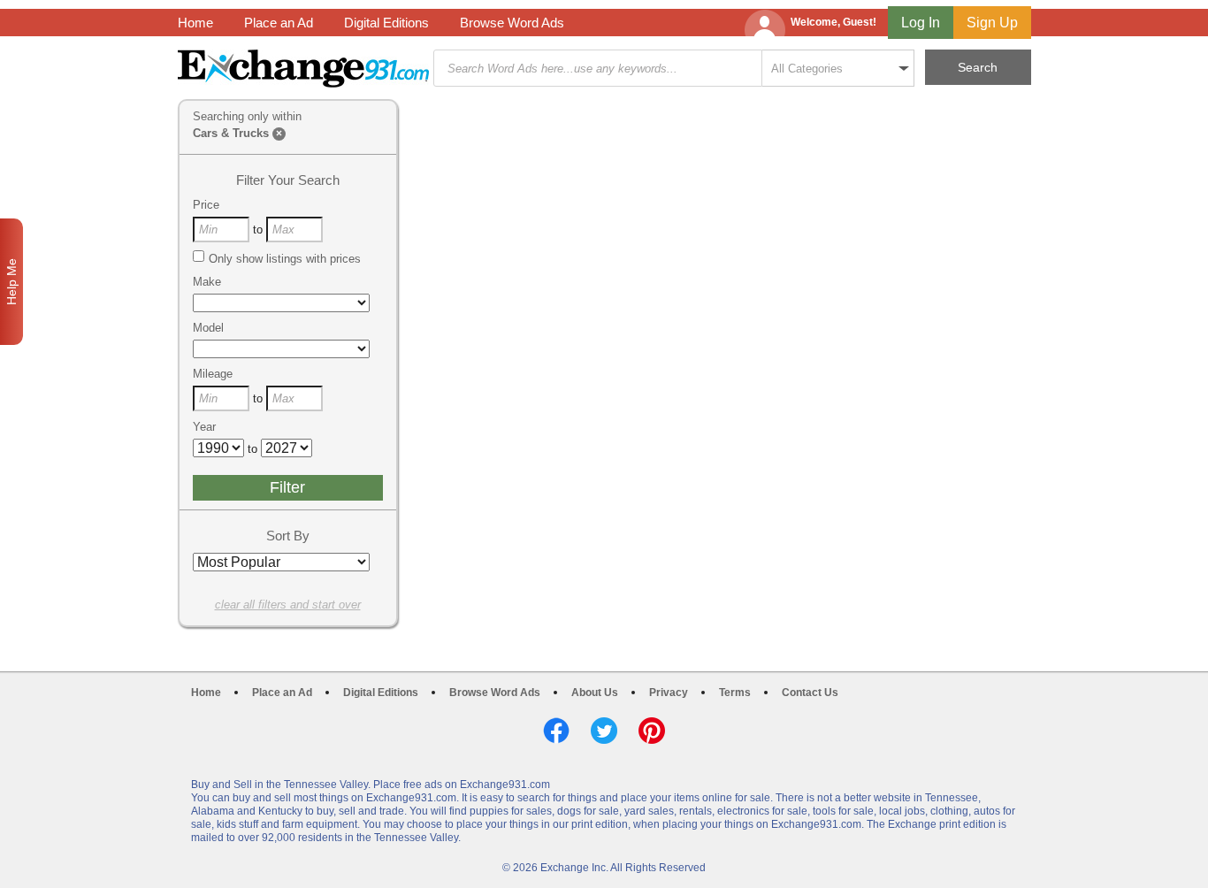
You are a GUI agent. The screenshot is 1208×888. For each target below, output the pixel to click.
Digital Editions (386, 22)
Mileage (213, 373)
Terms (735, 692)
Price (206, 204)
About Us (594, 692)
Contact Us (810, 692)
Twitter (604, 730)
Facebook (556, 730)
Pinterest (651, 730)
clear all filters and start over (288, 604)
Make (207, 281)
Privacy (668, 692)
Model (208, 327)
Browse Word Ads (512, 22)
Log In (920, 22)
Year (204, 426)
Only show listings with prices (285, 258)
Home (195, 22)
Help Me (11, 281)
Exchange (303, 69)
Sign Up (992, 22)
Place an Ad (278, 22)
